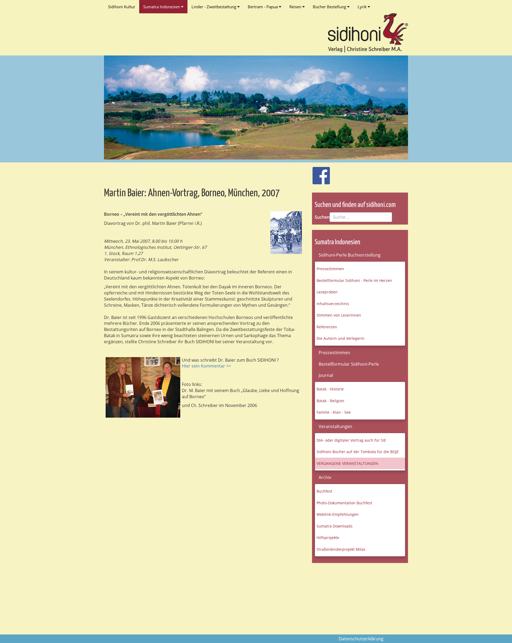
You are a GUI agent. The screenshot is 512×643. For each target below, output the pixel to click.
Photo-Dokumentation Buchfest (344, 502)
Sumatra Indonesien (162, 6)
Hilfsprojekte (328, 537)
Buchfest (324, 491)
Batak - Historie (330, 389)
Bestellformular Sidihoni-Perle (349, 364)
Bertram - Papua (263, 6)
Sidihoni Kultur (121, 6)
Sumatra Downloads (335, 526)
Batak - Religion (330, 400)
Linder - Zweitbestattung (214, 6)
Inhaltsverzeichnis (333, 303)
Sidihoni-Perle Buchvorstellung (350, 255)
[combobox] (361, 217)
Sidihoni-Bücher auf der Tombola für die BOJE (358, 451)
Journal (326, 375)
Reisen (295, 6)
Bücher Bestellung (330, 6)
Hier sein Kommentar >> (206, 366)
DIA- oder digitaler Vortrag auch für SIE (351, 440)
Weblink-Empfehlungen (338, 514)
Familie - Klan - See (334, 412)
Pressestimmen (330, 268)
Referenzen (327, 326)
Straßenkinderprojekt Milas (341, 549)
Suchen (322, 217)
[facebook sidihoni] (319, 173)
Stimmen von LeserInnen (339, 315)
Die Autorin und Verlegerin (341, 338)
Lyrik (363, 6)
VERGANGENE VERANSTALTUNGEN (347, 463)
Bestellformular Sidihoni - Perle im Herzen (354, 280)
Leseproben (327, 291)
